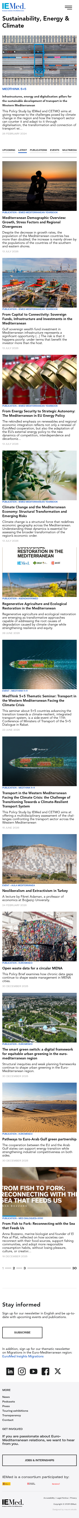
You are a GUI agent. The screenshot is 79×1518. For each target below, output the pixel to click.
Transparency (11, 1415)
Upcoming (8, 150)
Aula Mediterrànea (23, 885)
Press (6, 1406)
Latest (22, 150)
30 (74, 1268)
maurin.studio (70, 1509)
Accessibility (49, 1498)
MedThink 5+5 (14, 89)
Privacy (73, 1498)
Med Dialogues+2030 (31, 1218)
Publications (38, 150)
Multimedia (69, 150)
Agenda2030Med (28, 598)
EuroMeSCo (26, 963)
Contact (7, 1419)
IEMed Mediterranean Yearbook (38, 212)
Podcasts (8, 1401)
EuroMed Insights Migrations (23, 1356)
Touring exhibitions (15, 1410)
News (6, 1396)
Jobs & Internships (39, 1460)
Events (54, 150)
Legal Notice (62, 1498)
